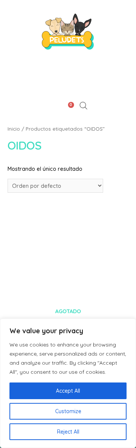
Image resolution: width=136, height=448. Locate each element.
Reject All (68, 431)
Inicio (14, 129)
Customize (68, 411)
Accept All (68, 390)
